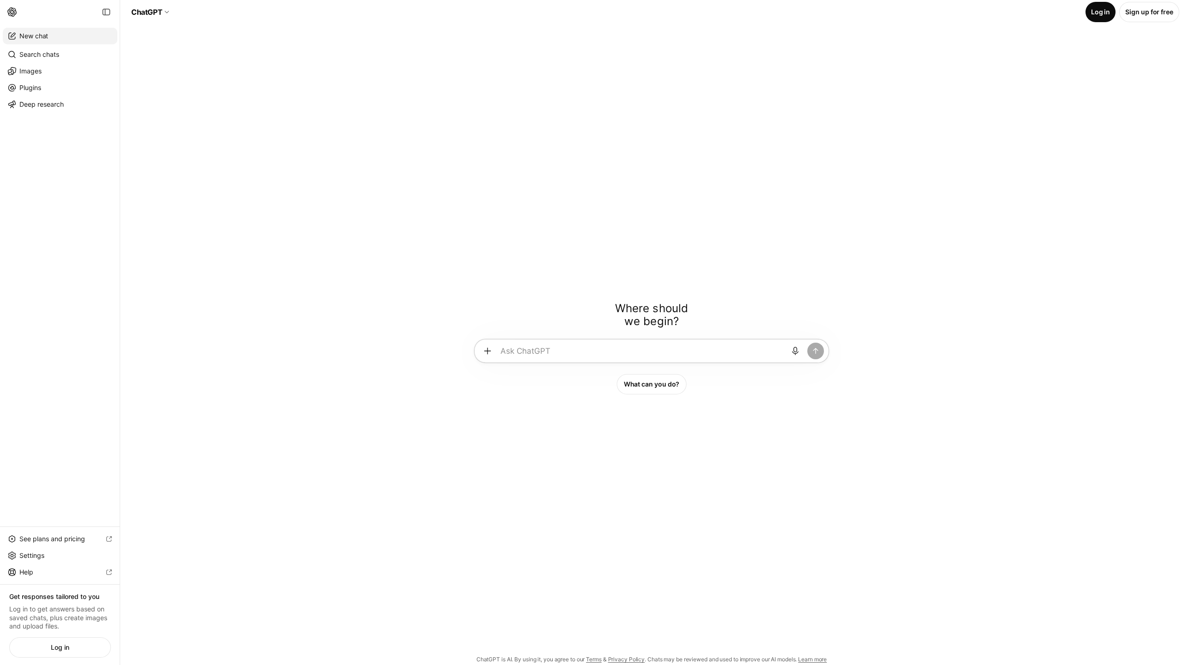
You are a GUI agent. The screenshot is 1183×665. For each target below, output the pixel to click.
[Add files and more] (487, 351)
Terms (594, 659)
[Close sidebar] (106, 12)
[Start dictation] (795, 351)
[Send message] (815, 351)
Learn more (812, 659)
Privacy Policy (626, 659)
